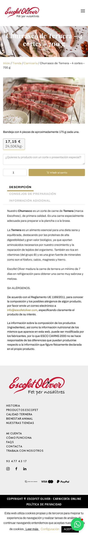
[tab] (18, 187)
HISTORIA (13, 406)
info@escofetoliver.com (22, 310)
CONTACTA (14, 446)
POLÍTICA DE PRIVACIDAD (44, 504)
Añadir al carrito (58, 172)
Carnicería (30, 63)
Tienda (16, 63)
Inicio (6, 63)
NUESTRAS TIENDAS (20, 423)
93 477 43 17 (16, 461)
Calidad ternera (19, 414)
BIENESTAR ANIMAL (19, 419)
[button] (77, 524)
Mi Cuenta (14, 433)
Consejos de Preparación (32, 193)
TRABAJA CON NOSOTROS (24, 451)
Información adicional (29, 200)
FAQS (10, 442)
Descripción (20, 187)
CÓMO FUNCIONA (19, 438)
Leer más (31, 529)
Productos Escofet (22, 410)
